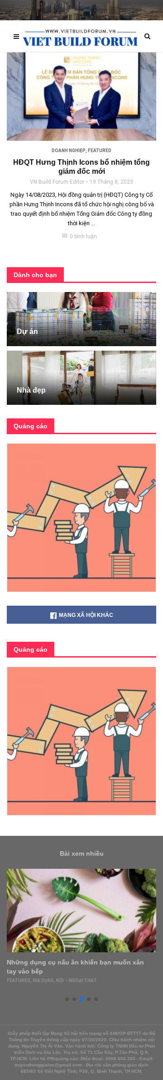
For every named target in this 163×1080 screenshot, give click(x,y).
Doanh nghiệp (69, 150)
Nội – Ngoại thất (76, 980)
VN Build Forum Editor (57, 182)
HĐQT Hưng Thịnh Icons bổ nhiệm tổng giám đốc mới (81, 166)
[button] (67, 999)
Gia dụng (43, 980)
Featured (99, 150)
